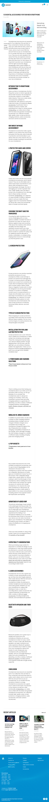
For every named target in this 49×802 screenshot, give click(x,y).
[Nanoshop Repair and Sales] (3, 759)
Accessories (26, 769)
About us (10, 758)
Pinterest (6, 49)
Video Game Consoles (28, 764)
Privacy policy (11, 764)
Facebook (6, 43)
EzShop (8, 800)
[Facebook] (44, 799)
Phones (25, 758)
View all (43, 712)
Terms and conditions (13, 762)
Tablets (25, 760)
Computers (26, 762)
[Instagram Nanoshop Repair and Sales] (46, 799)
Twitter (5, 45)
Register (40, 758)
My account (41, 760)
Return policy (11, 767)
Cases (24, 767)
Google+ (6, 47)
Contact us (11, 760)
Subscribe (40, 58)
